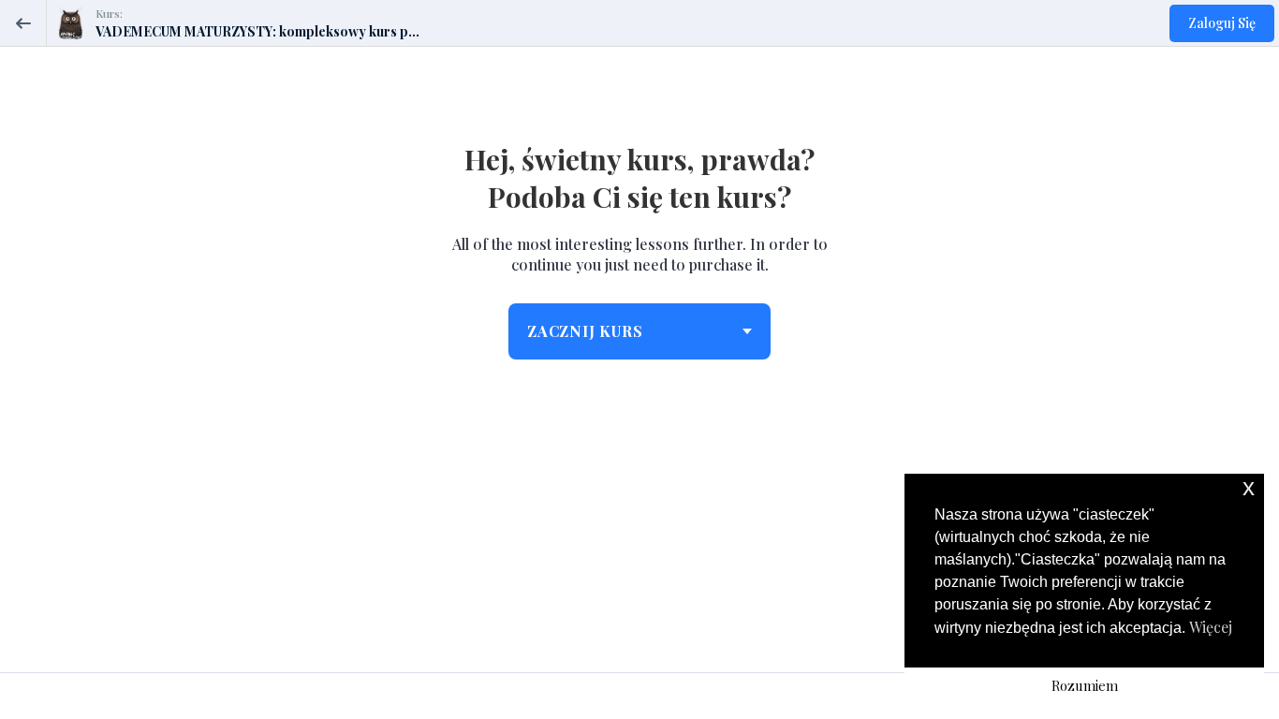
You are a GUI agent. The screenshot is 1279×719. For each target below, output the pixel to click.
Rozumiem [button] (1084, 685)
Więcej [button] (1210, 627)
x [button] (1248, 487)
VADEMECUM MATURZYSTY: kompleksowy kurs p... (257, 31)
